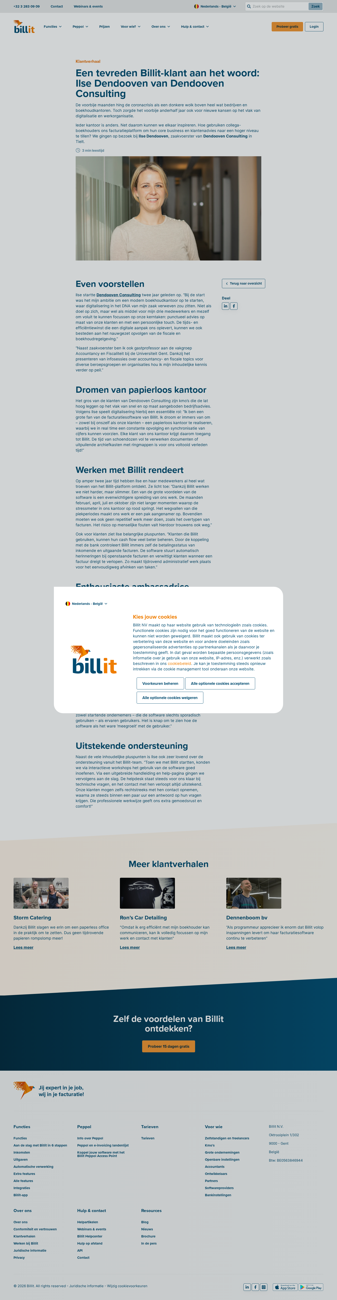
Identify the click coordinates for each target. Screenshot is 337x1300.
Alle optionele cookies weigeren (170, 697)
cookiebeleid (179, 663)
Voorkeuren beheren (160, 683)
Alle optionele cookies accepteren (220, 683)
